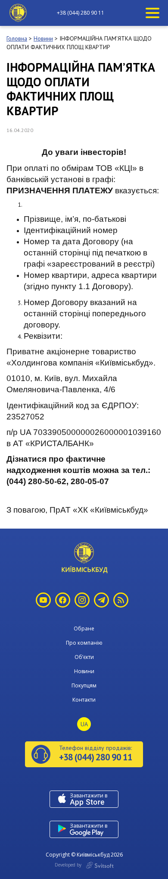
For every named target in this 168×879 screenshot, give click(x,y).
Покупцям (84, 685)
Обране (84, 628)
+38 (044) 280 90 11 (80, 12)
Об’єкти (84, 657)
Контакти (84, 699)
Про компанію (84, 642)
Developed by (69, 865)
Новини (84, 671)
